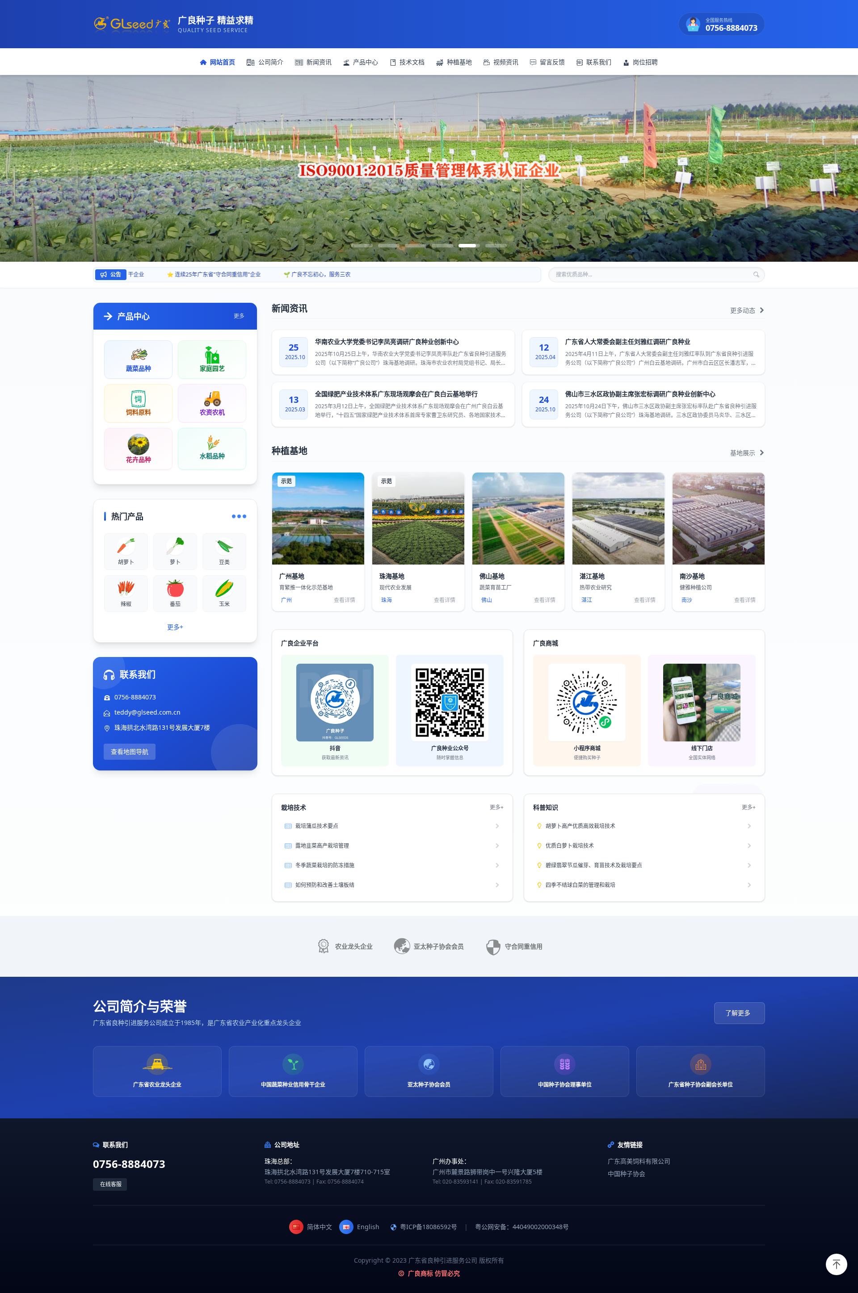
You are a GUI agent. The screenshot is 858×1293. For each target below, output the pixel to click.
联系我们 (598, 62)
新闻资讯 (319, 62)
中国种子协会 (626, 1173)
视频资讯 (505, 62)
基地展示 (743, 452)
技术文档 (412, 62)
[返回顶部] (836, 1264)
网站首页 (222, 62)
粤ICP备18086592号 (428, 1226)
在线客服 (111, 1184)
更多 (239, 316)
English (368, 1226)
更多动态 (743, 310)
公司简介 (270, 62)
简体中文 (319, 1226)
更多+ (175, 627)
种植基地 (459, 62)
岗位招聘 (645, 62)
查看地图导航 (129, 751)
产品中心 (365, 62)
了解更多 (737, 1012)
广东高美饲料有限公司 (639, 1161)
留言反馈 (552, 62)
